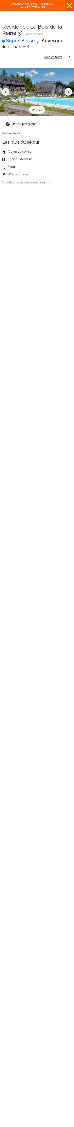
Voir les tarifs (53, 57)
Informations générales (22, 57)
